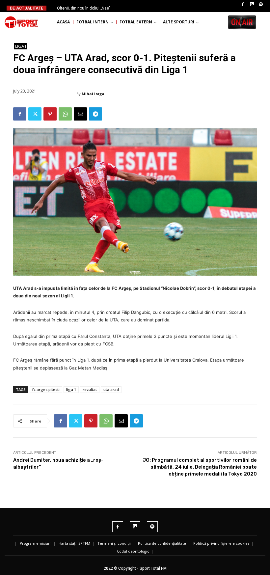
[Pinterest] (50, 114)
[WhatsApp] (65, 114)
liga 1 (71, 389)
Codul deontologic (133, 551)
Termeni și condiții (114, 543)
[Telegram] (95, 114)
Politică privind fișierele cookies (221, 543)
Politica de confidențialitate (162, 543)
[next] (147, 8)
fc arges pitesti (46, 389)
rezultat (90, 389)
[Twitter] (34, 114)
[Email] (80, 114)
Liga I (20, 46)
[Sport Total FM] (21, 22)
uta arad (111, 389)
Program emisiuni (35, 543)
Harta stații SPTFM (74, 543)
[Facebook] (242, 4)
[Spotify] (260, 4)
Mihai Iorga (93, 93)
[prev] (136, 8)
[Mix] (251, 4)
